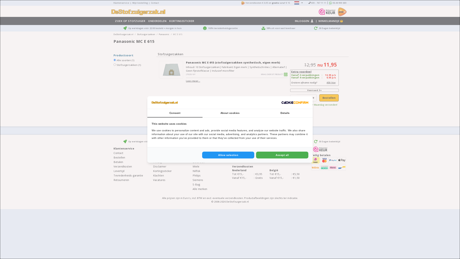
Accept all (282, 155)
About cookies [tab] (230, 113)
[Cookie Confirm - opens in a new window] (294, 102)
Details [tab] (285, 113)
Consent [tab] (175, 113)
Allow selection (228, 155)
